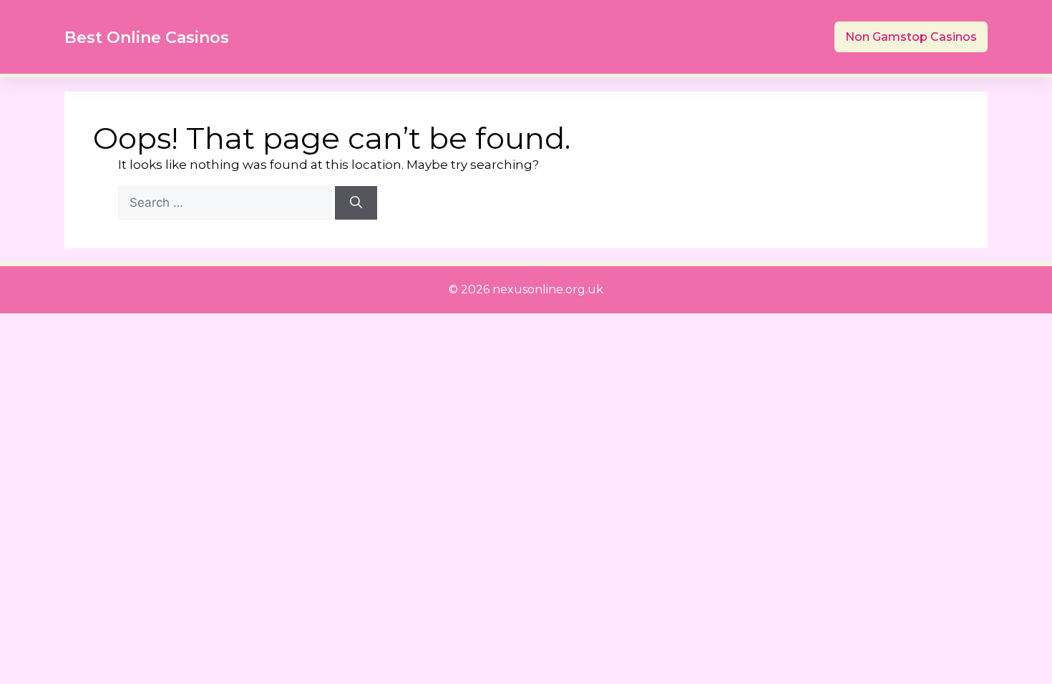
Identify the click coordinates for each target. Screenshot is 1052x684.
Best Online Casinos (146, 37)
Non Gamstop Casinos (911, 37)
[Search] (356, 203)
